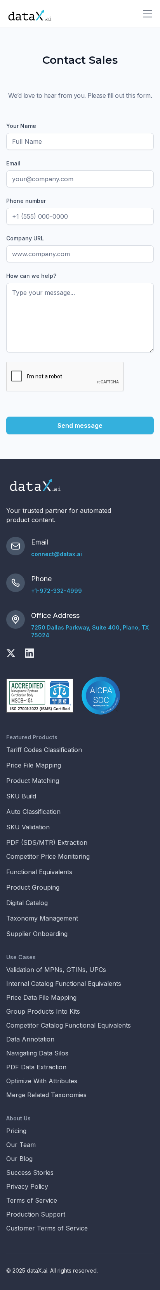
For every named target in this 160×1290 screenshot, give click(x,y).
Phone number (26, 200)
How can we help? (31, 275)
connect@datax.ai (56, 554)
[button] (146, 14)
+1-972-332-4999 (56, 590)
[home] (29, 14)
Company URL (25, 238)
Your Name (21, 126)
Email (13, 163)
